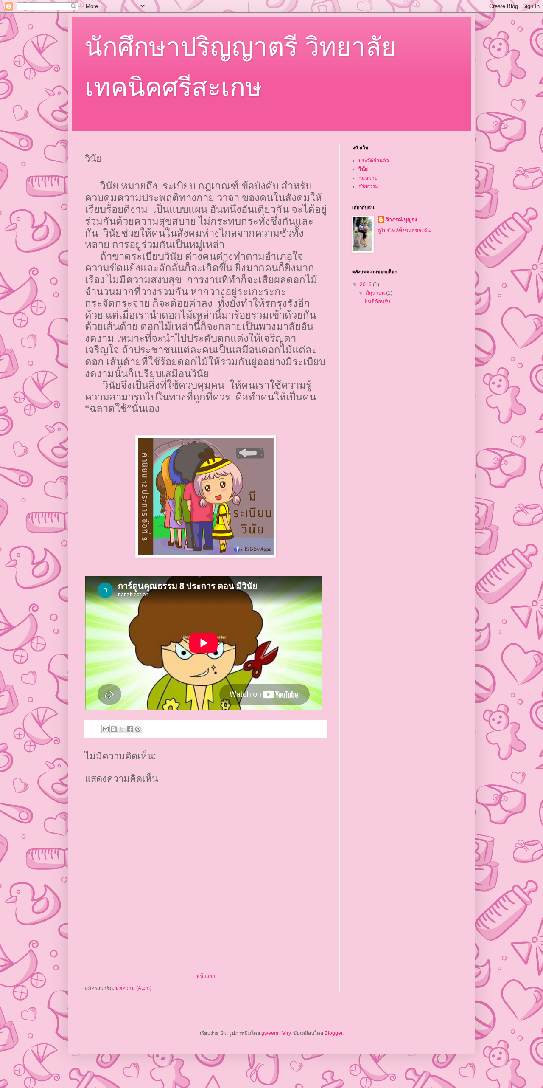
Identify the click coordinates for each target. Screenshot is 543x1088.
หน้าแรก (205, 976)
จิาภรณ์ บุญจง (401, 220)
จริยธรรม (368, 186)
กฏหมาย (368, 178)
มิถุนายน (376, 293)
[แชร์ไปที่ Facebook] (130, 729)
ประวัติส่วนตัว (373, 160)
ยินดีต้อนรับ (377, 301)
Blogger (333, 1033)
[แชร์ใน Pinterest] (138, 729)
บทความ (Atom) (133, 988)
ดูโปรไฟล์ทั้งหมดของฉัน (404, 231)
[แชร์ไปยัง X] (122, 729)
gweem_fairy (276, 1033)
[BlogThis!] (113, 729)
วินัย (363, 169)
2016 (366, 285)
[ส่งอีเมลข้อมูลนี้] (105, 729)
